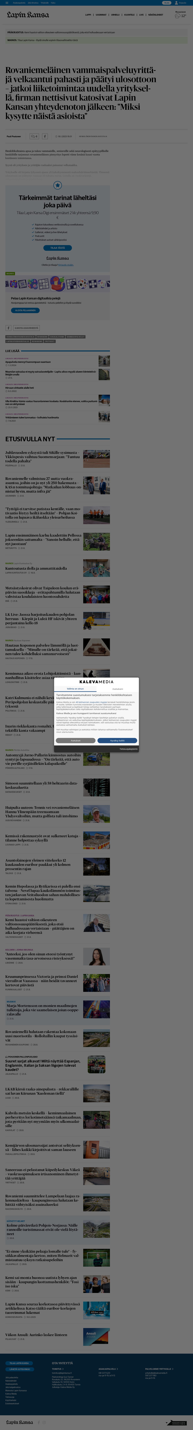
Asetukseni (117, 688)
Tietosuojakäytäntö (128, 749)
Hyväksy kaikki (117, 740)
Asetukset (75, 740)
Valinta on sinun (75, 688)
